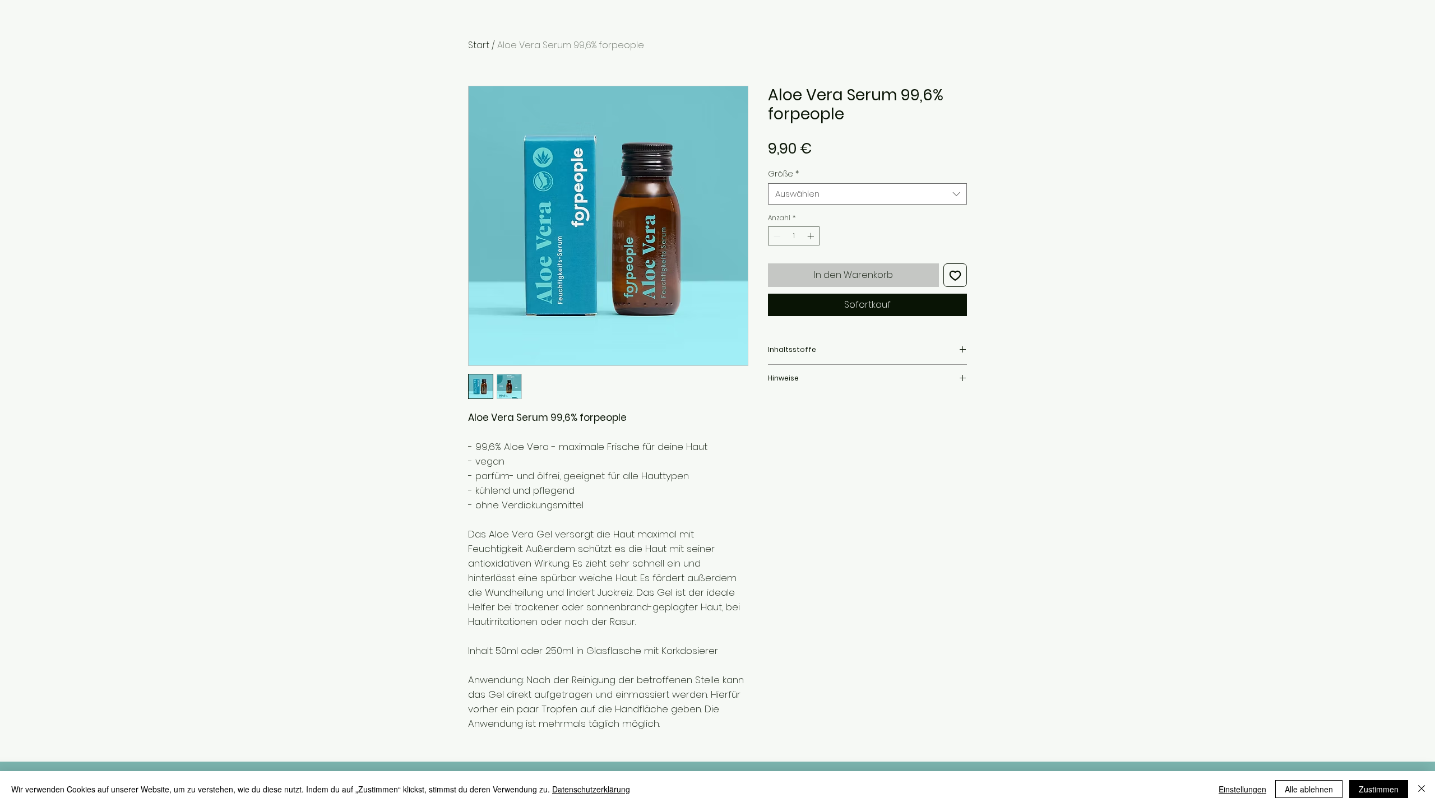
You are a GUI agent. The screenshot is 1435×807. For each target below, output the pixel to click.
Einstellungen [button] (1242, 789)
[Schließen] (1421, 789)
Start (478, 45)
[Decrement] (776, 236)
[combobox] (867, 194)
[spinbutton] (794, 236)
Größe (783, 174)
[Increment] (812, 236)
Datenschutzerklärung (591, 789)
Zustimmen (1379, 789)
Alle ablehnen (1309, 789)
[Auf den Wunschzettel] (955, 275)
